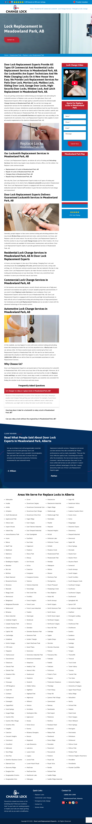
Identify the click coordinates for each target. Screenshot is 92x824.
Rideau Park (51, 733)
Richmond (50, 729)
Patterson (50, 670)
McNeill (49, 546)
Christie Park (10, 670)
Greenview (30, 651)
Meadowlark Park (53, 558)
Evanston (30, 569)
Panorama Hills (52, 655)
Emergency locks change (80, 9)
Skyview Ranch (73, 562)
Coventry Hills (10, 725)
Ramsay (49, 705)
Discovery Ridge (11, 768)
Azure (7, 538)
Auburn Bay (9, 531)
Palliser (49, 651)
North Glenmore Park (54, 608)
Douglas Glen (10, 771)
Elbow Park (30, 554)
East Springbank (32, 534)
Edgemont (30, 546)
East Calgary (31, 523)
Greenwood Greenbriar (34, 659)
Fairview (29, 581)
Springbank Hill (73, 601)
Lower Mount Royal (33, 764)
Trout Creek (72, 663)
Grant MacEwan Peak (33, 643)
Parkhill (49, 663)
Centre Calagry (10, 643)
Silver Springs (72, 546)
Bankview (9, 554)
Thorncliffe (71, 655)
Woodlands (72, 764)
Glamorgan (30, 616)
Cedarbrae (9, 639)
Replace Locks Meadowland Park (33, 55)
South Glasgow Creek (75, 581)
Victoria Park (72, 705)
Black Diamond (10, 577)
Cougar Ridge (10, 713)
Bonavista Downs (11, 581)
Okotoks (50, 643)
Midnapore (50, 566)
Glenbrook (30, 620)
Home (32, 9)
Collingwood (10, 698)
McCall (49, 534)
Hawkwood (30, 674)
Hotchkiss (30, 709)
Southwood (72, 597)
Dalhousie (9, 748)
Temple (70, 651)
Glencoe (29, 624)
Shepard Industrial (74, 534)
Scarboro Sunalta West (75, 511)
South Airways (73, 569)
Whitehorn (71, 736)
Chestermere (10, 659)
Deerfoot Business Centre (14, 760)
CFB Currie (9, 647)
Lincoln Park (30, 760)
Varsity (70, 701)
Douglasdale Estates (12, 775)
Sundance (71, 635)
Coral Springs (10, 709)
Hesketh (29, 682)
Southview (71, 589)
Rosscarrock (51, 752)
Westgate (71, 729)
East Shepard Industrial (34, 531)
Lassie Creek (31, 752)
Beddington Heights (12, 562)
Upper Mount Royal (74, 690)
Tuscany (71, 670)
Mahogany (30, 779)
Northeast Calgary (53, 620)
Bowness (9, 585)
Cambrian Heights (11, 620)
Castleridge (9, 635)
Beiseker (8, 566)
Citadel (8, 678)
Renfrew (50, 721)
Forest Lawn (31, 604)
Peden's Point (51, 674)
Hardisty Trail (31, 667)
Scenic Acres (72, 515)
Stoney (70, 620)
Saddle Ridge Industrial (54, 779)
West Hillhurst (73, 721)
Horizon (29, 705)
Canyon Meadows (11, 628)
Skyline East (72, 554)
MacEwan (30, 768)
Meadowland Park (15, 55)
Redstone (50, 717)
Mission (49, 573)
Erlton (29, 566)
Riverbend (50, 736)
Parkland (50, 667)
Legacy (29, 756)
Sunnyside (71, 639)
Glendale (29, 628)
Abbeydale (9, 500)
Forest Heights (31, 601)
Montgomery (51, 581)
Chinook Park (10, 667)
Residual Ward (52, 725)
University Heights (74, 682)
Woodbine (71, 760)
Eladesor (29, 550)
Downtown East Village (34, 511)
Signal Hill (71, 542)
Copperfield (9, 705)
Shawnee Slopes (73, 527)
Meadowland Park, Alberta (73, 799)
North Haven (51, 612)
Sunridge (71, 643)
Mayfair (49, 523)
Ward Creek (72, 713)
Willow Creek (72, 744)
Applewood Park (11, 519)
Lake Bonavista (31, 744)
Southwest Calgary (74, 593)
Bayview (8, 558)
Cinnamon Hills (10, 674)
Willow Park (72, 748)
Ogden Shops (51, 639)
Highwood (30, 698)
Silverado (71, 550)
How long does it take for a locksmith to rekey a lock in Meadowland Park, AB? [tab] (30, 411)
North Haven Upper (53, 616)
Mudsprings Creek (53, 589)
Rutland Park (51, 771)
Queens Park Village (53, 698)
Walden (70, 709)
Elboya (29, 558)
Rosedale (50, 744)
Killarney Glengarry (33, 733)
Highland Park (31, 694)
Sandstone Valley (74, 503)
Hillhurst (29, 701)
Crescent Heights (11, 736)
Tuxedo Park (72, 674)
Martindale (50, 519)
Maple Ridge (51, 507)
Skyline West (72, 558)
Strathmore (72, 628)
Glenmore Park (31, 635)
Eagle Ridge (30, 519)
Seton (70, 519)
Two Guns (71, 678)
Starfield (71, 612)
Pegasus (50, 678)
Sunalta (70, 632)
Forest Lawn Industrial (34, 608)
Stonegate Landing (74, 616)
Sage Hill (71, 500)
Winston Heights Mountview (77, 756)
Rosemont (50, 748)
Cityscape (9, 682)
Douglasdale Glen (11, 779)
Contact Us (11, 40)
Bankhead (9, 550)
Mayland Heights (52, 531)
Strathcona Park (73, 624)
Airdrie (8, 507)
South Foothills (73, 577)
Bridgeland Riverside (12, 604)
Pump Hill (50, 694)
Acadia (8, 503)
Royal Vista (51, 764)
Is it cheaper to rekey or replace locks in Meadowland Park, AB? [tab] (28, 391)
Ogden (49, 635)
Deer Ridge (9, 752)
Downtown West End (34, 515)
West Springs (72, 725)
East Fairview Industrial (34, 527)
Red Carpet (51, 713)
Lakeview (30, 748)
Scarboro (71, 507)
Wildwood (71, 740)
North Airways (52, 601)
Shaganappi (72, 523)
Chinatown (9, 663)
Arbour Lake (9, 523)
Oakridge (50, 632)
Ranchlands (51, 709)
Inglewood (30, 717)
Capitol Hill (9, 632)
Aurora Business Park (12, 534)
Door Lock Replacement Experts (45, 821)
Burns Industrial (10, 616)
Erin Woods (30, 562)
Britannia (8, 612)
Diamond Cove (10, 764)
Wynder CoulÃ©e (74, 768)
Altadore (8, 511)
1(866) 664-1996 (70, 795)
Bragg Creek (9, 593)
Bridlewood (9, 608)
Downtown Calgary (33, 503)
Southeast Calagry (74, 585)
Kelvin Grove (31, 725)
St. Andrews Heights (75, 608)
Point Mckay (51, 690)
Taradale (71, 647)
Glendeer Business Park (34, 632)
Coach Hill (9, 690)
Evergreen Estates (33, 577)
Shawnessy (72, 531)
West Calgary (72, 717)
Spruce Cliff (72, 604)
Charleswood (10, 655)
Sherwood (71, 538)
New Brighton (51, 593)
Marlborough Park (53, 515)
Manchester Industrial (54, 503)
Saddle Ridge (51, 775)
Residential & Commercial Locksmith (46, 9)
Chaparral (9, 651)
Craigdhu (8, 729)
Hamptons (30, 663)
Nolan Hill (50, 597)
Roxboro (50, 756)
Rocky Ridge (51, 740)
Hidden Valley (31, 686)
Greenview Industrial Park (35, 655)
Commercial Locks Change (43, 798)
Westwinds (72, 733)
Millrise (49, 569)
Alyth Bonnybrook (11, 515)
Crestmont (9, 740)
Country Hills (10, 717)
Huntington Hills (32, 713)
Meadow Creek (52, 550)
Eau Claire (30, 542)
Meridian (50, 562)
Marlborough (51, 511)
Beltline (8, 573)
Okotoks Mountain (53, 647)
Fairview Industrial (32, 585)
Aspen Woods (10, 527)
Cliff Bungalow (10, 686)
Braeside (8, 589)
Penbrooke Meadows (54, 682)
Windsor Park (72, 752)
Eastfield (29, 538)
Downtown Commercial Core (36, 507)
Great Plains (30, 647)
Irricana (29, 721)
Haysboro (30, 678)
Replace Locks (39, 795)
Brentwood (9, 597)
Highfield (29, 690)
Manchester (51, 500)
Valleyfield (71, 698)
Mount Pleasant (52, 585)
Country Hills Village (12, 721)
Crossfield (9, 744)
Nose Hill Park (52, 628)
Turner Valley (72, 667)
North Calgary (51, 604)
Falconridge (30, 589)
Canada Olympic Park (12, 624)
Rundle (49, 768)
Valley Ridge (72, 694)
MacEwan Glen (31, 771)
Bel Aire (8, 569)
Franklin (29, 612)
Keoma (29, 729)
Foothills (29, 597)
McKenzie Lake (52, 538)
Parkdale (50, 659)
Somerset (71, 566)
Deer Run (9, 756)
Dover (28, 500)
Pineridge (50, 686)
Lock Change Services (65, 9)
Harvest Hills (31, 670)
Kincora (29, 736)
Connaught (9, 701)
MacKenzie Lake (32, 775)
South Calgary (72, 573)
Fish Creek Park (31, 593)
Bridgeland (9, 601)
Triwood (71, 659)
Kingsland (30, 740)
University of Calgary (74, 686)
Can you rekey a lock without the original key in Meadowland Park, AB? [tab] (31, 419)
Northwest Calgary (53, 624)
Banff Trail (9, 546)
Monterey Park (52, 577)
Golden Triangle (32, 639)
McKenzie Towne (52, 542)
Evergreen (30, 573)
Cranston (8, 733)
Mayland (50, 527)
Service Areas (39, 807)
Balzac (8, 542)
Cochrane (8, 694)
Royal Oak (50, 760)
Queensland (51, 701)
